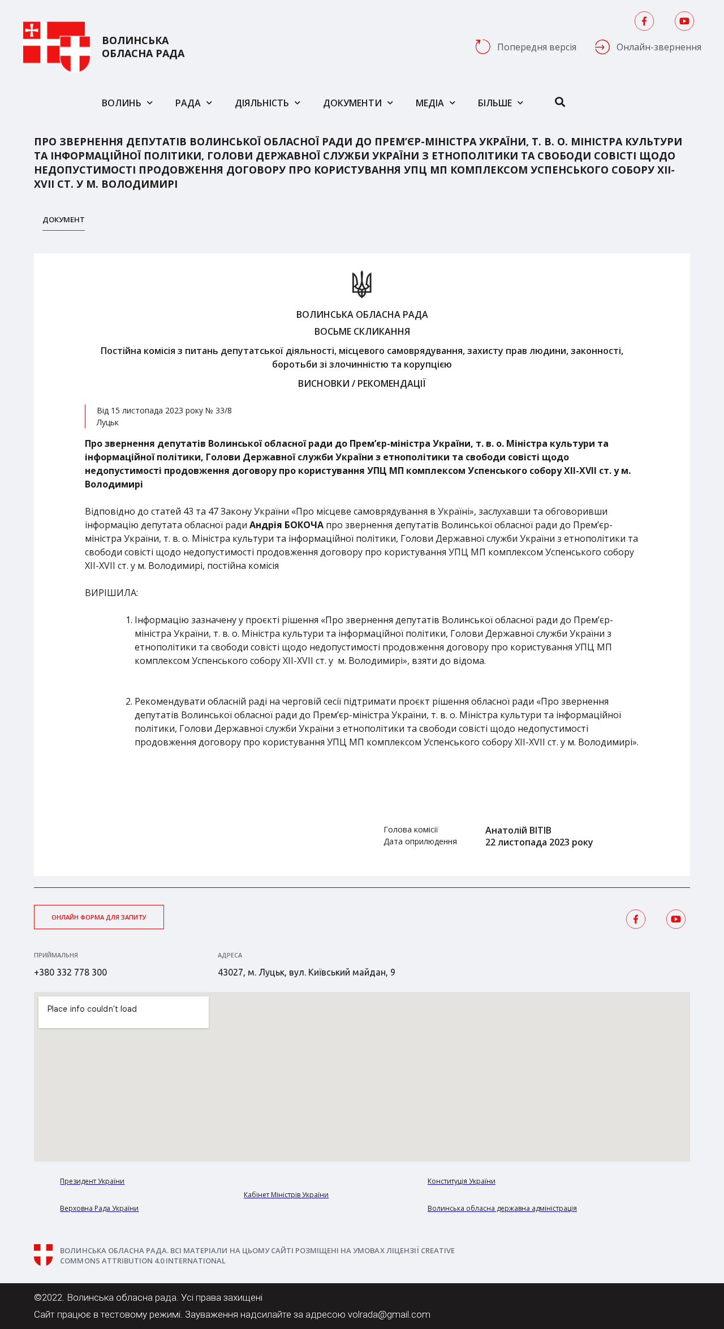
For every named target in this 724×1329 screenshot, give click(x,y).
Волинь (121, 103)
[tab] (63, 222)
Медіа (430, 103)
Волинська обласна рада (143, 47)
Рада (188, 103)
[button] (99, 917)
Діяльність (262, 103)
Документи (352, 103)
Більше (495, 103)
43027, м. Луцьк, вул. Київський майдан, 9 (306, 972)
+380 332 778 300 (70, 972)
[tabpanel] (362, 565)
